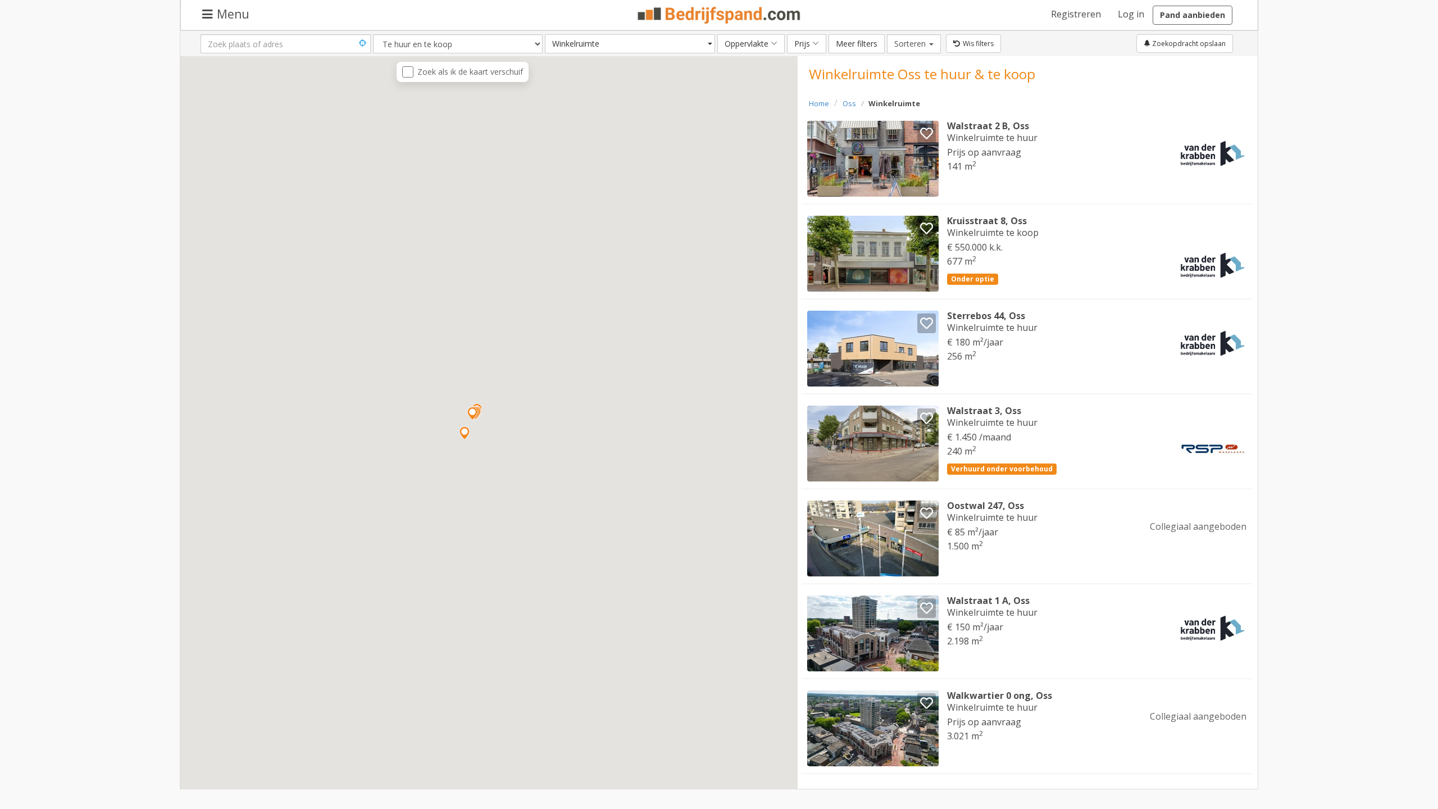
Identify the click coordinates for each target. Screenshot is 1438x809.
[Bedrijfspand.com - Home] (719, 15)
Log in (1131, 14)
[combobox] (630, 43)
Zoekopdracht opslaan (1188, 43)
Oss (849, 103)
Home (819, 103)
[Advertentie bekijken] (873, 159)
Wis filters (978, 43)
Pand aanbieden (1192, 15)
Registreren (1076, 14)
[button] (472, 413)
